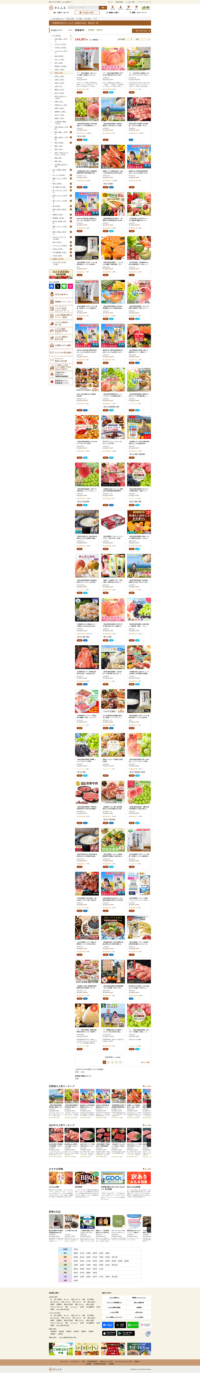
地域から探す (52, 1329)
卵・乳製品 (90, 1299)
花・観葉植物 (90, 1306)
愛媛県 (88, 1272)
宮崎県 (107, 1276)
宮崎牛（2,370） (60, 118)
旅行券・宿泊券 (68, 1304)
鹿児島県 (115, 1276)
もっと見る (148, 1086)
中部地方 (76, 1331)
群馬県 (88, 1257)
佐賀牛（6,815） (60, 108)
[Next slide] (149, 1104)
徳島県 (76, 1272)
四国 (65, 1272)
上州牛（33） (59, 86)
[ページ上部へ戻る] (193, 1359)
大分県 (101, 1276)
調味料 (52, 1304)
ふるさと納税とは (114, 1297)
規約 (83, 1361)
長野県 (107, 1261)
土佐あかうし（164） (61, 105)
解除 (71, 30)
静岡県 (120, 1261)
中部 (65, 1261)
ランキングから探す (54, 1313)
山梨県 (101, 1261)
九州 (65, 1276)
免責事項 (136, 1361)
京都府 (88, 1265)
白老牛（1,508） (60, 69)
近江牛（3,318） (60, 93)
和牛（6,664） (59, 63)
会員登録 (138, 1307)
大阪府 (95, 1265)
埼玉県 (95, 1257)
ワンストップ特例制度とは (114, 1302)
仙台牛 (83, 1072)
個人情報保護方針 (93, 1361)
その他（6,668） (58, 255)
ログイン (110, 2)
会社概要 (88, 1363)
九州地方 (60, 1334)
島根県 (82, 1269)
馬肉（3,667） (59, 149)
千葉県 (101, 1257)
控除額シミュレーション (139, 1297)
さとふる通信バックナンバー (114, 1317)
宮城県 (88, 1253)
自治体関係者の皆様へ (100, 1363)
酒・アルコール (54, 1301)
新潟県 (76, 1261)
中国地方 (91, 1331)
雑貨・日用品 (90, 1304)
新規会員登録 (119, 2)
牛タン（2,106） (60, 59)
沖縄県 (76, 1280)
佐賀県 (82, 1276)
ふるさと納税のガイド (113, 8)
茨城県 (76, 1257)
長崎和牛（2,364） (60, 111)
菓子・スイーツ (77, 1301)
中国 (65, 1269)
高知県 (95, 1272)
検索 (103, 7)
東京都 (107, 1257)
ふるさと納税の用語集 (114, 1307)
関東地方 (68, 1331)
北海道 (65, 1249)
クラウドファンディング (144, 2)
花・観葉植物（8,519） (60, 252)
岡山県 (88, 1269)
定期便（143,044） (58, 259)
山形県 (101, 1253)
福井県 (95, 1261)
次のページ (144, 1062)
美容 (66, 1306)
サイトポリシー (75, 1361)
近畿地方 (83, 1331)
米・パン (66, 1299)
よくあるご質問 (130, 2)
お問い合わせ (139, 1312)
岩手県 (82, 1253)
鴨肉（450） (58, 158)
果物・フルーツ (75, 1299)
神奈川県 (115, 1257)
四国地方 (52, 1334)
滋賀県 (82, 1265)
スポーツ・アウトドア (56, 1306)
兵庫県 (101, 1265)
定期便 (77, 1072)
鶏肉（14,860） (59, 142)
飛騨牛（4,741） (60, 89)
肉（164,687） (57, 35)
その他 (98, 1306)
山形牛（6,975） (60, 79)
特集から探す (52, 1337)
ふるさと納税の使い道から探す (67, 1337)
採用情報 (111, 1363)
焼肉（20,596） (59, 56)
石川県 (88, 1261)
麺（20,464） (57, 206)
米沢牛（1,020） (60, 76)
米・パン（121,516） (59, 175)
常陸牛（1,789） (60, 83)
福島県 (107, 1253)
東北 (65, 1253)
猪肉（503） (58, 161)
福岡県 (76, 1276)
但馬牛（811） (59, 101)
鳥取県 (76, 1269)
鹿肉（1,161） (59, 146)
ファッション (74, 1306)
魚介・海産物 (58, 1299)
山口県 (101, 1269)
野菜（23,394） (57, 183)
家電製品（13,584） (59, 218)
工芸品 (82, 1306)
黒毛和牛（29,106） (61, 66)
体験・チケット (79, 1304)
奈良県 (107, 1265)
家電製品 (59, 1304)
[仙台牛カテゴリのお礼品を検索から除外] (97, 29)
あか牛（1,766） (60, 115)
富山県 (82, 1261)
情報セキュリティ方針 (106, 1361)
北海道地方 (53, 1331)
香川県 (82, 1272)
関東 (65, 1257)
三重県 (76, 1265)
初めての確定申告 (139, 1302)
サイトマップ (64, 1361)
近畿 (65, 1265)
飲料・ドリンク (66, 1301)
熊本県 (95, 1276)
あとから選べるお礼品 (63, 1309)
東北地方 (61, 1331)
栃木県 (82, 1257)
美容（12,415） (57, 242)
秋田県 (95, 1253)
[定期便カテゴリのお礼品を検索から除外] (89, 29)
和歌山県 (115, 1265)
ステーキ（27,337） (61, 44)
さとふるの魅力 (139, 1317)
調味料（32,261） (58, 214)
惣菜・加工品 (91, 1301)
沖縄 (65, 1280)
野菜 (83, 1299)
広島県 (95, 1269)
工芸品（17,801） (58, 249)
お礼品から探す (53, 1297)
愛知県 (126, 1261)
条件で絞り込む (141, 31)
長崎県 (88, 1276)
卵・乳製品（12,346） (59, 187)
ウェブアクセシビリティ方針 (123, 1361)
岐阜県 (114, 1261)
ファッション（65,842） (60, 245)
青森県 (76, 1253)
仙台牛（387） (59, 73)
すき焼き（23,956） (61, 47)
